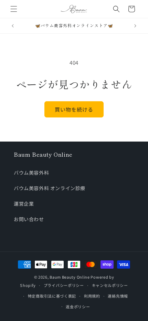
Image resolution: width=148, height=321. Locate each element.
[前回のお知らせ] (12, 25)
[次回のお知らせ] (135, 25)
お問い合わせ (29, 219)
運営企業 (24, 203)
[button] (13, 9)
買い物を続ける (74, 109)
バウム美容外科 (31, 172)
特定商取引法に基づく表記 (52, 296)
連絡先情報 (118, 296)
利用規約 (92, 296)
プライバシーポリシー (64, 285)
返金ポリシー (78, 306)
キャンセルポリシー (110, 285)
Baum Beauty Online (70, 277)
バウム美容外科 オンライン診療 (49, 188)
